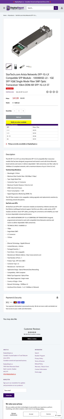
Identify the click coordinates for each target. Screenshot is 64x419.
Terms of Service (39, 361)
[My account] (62, 8)
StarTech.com (10, 92)
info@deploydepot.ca (9, 374)
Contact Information (41, 369)
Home (4, 15)
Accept (31, 414)
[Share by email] (57, 91)
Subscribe (9, 395)
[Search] (56, 8)
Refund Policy (39, 364)
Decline (48, 414)
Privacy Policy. (40, 409)
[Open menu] (4, 8)
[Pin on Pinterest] (50, 91)
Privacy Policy (39, 358)
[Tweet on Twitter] (54, 91)
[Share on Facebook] (47, 91)
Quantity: (9, 111)
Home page (38, 372)
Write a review (32, 339)
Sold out (18, 117)
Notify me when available (18, 122)
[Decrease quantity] (14, 111)
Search (37, 353)
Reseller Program (40, 356)
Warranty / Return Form (42, 366)
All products (11, 15)
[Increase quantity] (23, 111)
